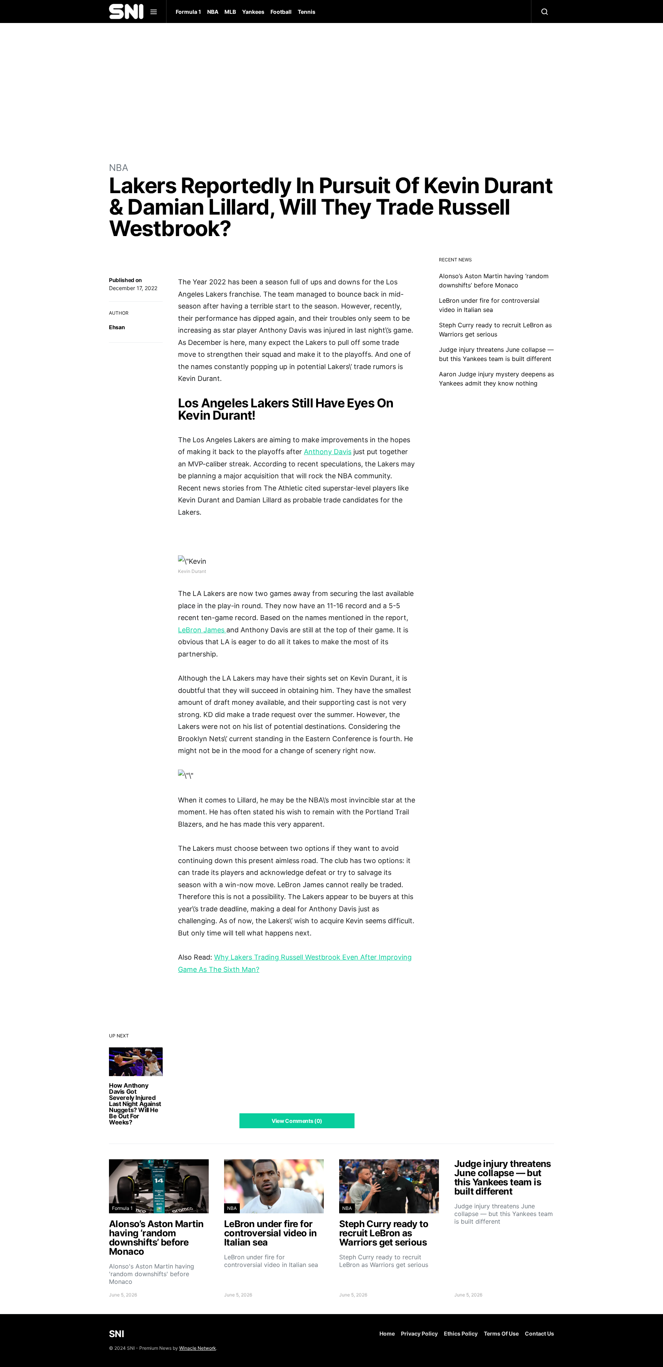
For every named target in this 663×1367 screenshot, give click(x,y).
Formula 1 (188, 11)
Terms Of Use (501, 1333)
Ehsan (117, 327)
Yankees (253, 11)
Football (281, 11)
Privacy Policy (419, 1333)
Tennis (306, 11)
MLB (230, 11)
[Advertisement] (331, 92)
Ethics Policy (461, 1333)
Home (387, 1333)
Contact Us (539, 1333)
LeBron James (202, 630)
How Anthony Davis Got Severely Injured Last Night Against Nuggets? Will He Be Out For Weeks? (135, 1103)
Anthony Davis (327, 452)
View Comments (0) (297, 1121)
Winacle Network (197, 1348)
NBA (212, 11)
